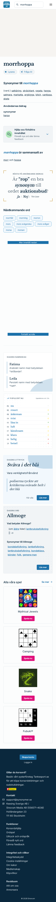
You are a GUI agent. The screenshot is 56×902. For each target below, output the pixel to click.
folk (19, 554)
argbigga (29, 94)
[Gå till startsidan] (6, 4)
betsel (14, 443)
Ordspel (10, 832)
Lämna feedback (15, 844)
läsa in (14, 422)
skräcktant (28, 90)
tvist (13, 418)
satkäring (16, 90)
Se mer (45, 581)
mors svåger (43, 224)
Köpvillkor (11, 873)
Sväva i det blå (23, 464)
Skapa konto (28, 757)
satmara (7, 94)
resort (14, 410)
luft (13, 426)
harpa (6, 115)
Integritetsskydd (15, 857)
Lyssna (11, 72)
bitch (38, 94)
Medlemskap (13, 869)
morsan (21, 230)
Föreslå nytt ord (14, 840)
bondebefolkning (17, 546)
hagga (47, 90)
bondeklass (37, 550)
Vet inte (35, 196)
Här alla (29, 497)
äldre (16, 528)
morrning (23, 218)
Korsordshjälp (13, 828)
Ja (18, 196)
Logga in (28, 762)
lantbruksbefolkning (37, 528)
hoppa (17, 159)
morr (6, 159)
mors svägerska (24, 224)
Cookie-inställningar (17, 861)
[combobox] (30, 4)
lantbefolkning (36, 546)
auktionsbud (33, 191)
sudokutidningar (15, 784)
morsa (9, 230)
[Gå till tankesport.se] (28, 789)
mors (8, 224)
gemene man (30, 554)
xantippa (47, 94)
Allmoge (16, 515)
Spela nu (28, 618)
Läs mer (43, 497)
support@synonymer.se (19, 799)
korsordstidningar (29, 780)
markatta (18, 94)
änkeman (16, 414)
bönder (12, 554)
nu (12, 405)
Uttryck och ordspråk (17, 836)
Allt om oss (12, 885)
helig (14, 439)
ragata (38, 90)
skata (6, 98)
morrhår (9, 218)
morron (37, 218)
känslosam (17, 430)
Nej (25, 196)
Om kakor (11, 865)
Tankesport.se (41, 776)
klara (14, 435)
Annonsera (12, 889)
